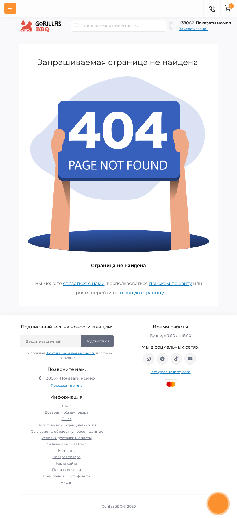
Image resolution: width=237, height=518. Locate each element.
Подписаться (97, 341)
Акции (66, 482)
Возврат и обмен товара (66, 412)
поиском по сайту (170, 283)
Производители (66, 469)
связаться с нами (84, 283)
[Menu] (10, 8)
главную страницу (142, 292)
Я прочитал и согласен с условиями (70, 355)
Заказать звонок (193, 29)
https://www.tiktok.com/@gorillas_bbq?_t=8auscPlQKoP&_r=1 (176, 359)
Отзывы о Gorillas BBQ (66, 444)
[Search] (77, 26)
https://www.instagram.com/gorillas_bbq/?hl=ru (148, 359)
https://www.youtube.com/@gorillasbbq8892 (190, 359)
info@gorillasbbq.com (171, 372)
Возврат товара (67, 457)
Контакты (66, 450)
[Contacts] (211, 8)
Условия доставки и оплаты (67, 438)
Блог (66, 406)
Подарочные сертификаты (66, 476)
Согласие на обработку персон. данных (67, 431)
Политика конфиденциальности (70, 353)
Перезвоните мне (66, 385)
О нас (67, 419)
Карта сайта (66, 463)
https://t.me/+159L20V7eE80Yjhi (162, 359)
